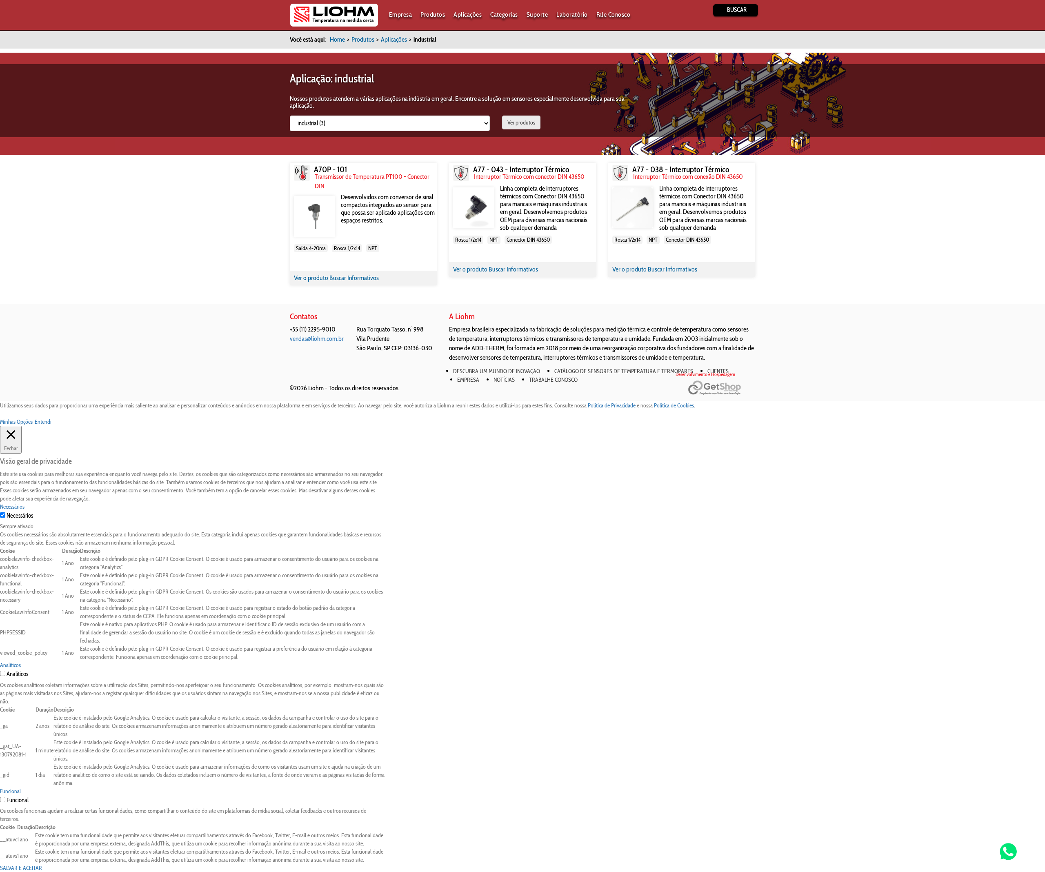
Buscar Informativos (354, 278)
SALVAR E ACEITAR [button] (21, 868)
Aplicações (468, 14)
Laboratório (571, 14)
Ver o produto (311, 278)
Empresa (400, 14)
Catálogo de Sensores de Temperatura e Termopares (623, 371)
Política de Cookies (674, 405)
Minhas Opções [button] (16, 421)
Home (337, 39)
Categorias (504, 14)
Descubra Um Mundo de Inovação (496, 371)
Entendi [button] (43, 421)
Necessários (20, 515)
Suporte (537, 14)
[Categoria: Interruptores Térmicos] (461, 173)
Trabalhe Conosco (553, 379)
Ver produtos (521, 122)
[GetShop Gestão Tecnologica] (721, 388)
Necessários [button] (12, 506)
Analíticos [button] (10, 665)
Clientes (718, 371)
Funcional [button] (10, 791)
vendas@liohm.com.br (317, 339)
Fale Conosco (613, 14)
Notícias (504, 379)
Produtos (432, 14)
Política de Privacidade (612, 405)
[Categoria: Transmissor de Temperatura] (302, 173)
